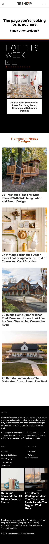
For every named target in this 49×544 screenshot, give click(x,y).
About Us (4, 451)
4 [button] (13, 67)
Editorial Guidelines (9, 455)
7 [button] (20, 67)
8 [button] (22, 67)
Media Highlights (7, 459)
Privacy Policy (6, 462)
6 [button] (18, 67)
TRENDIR (24, 3)
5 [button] (16, 67)
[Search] (3, 4)
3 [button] (11, 67)
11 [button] (29, 67)
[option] (24, 92)
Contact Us (5, 466)
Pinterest (31, 455)
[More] (44, 5)
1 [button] (6, 67)
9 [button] (25, 67)
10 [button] (27, 67)
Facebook (31, 451)
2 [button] (9, 67)
